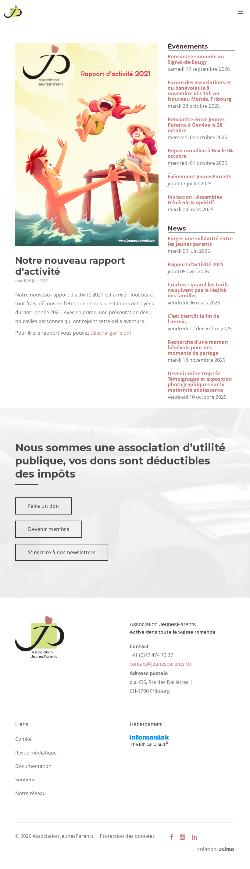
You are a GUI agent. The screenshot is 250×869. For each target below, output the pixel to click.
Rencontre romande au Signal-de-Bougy (196, 59)
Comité (23, 739)
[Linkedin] (194, 837)
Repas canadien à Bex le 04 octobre (200, 153)
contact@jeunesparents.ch (160, 663)
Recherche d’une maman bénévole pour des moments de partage (198, 347)
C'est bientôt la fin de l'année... (193, 318)
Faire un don (43, 506)
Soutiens (25, 779)
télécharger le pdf (111, 332)
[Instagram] (182, 837)
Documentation (33, 766)
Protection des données (127, 836)
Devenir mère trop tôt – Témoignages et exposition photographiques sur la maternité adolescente (200, 382)
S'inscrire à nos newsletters (61, 552)
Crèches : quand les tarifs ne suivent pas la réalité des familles (198, 290)
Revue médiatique (36, 752)
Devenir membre (48, 529)
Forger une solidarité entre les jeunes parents (200, 241)
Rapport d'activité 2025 (195, 264)
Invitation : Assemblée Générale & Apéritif (195, 199)
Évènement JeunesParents (199, 176)
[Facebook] (171, 837)
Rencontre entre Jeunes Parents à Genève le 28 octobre (196, 125)
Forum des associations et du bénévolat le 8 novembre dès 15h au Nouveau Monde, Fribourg (199, 91)
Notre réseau (30, 793)
